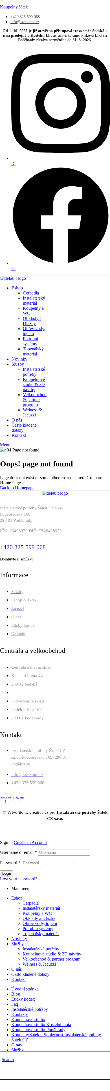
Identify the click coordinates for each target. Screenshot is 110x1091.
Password (10, 862)
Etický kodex (23, 999)
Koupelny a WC (37, 913)
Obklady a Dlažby (39, 918)
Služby (17, 943)
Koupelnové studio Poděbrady (38, 1029)
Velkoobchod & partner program (51, 959)
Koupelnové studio (28, 1019)
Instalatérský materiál (41, 908)
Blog (15, 994)
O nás (16, 969)
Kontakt (18, 979)
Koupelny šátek (14, 7)
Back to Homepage (17, 487)
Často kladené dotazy (30, 974)
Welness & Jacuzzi (39, 964)
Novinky (19, 938)
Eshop (17, 898)
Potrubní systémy (38, 928)
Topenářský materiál (41, 933)
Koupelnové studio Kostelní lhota (41, 1024)
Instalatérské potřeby (41, 948)
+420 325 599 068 (23, 547)
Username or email (18, 852)
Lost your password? (18, 878)
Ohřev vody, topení (40, 923)
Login (6, 873)
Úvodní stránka (25, 989)
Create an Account (30, 842)
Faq (14, 1004)
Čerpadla (31, 903)
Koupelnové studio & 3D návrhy (52, 954)
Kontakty (19, 1014)
